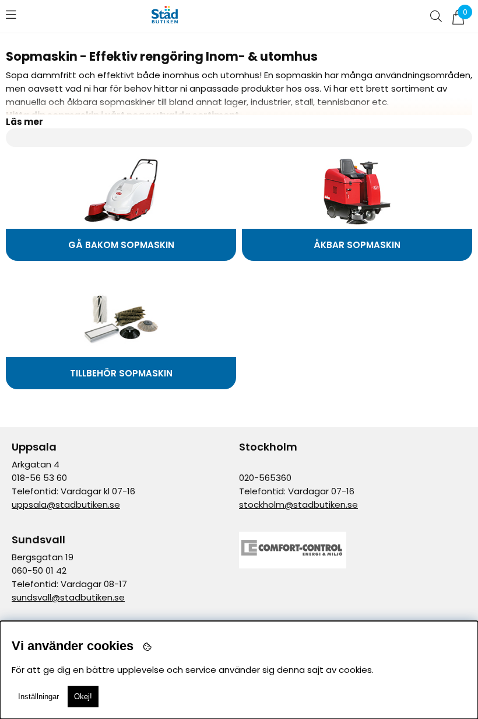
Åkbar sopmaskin (357, 245)
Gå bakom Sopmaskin (121, 245)
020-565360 (265, 478)
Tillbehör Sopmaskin (121, 373)
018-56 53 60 (39, 478)
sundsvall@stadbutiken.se (68, 597)
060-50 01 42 (39, 570)
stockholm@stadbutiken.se (298, 504)
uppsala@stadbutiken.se (66, 504)
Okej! (83, 696)
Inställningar (38, 696)
